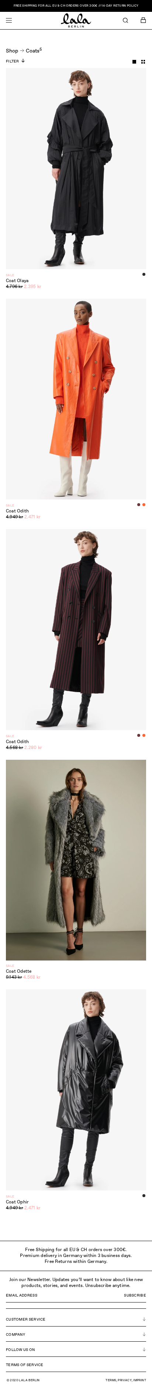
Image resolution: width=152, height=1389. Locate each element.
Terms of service (25, 1365)
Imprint (139, 1380)
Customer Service (26, 1319)
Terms (111, 1380)
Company (15, 1335)
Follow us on (20, 1350)
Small (143, 62)
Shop (12, 51)
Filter (12, 61)
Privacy (125, 1380)
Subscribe (135, 1295)
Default (134, 62)
